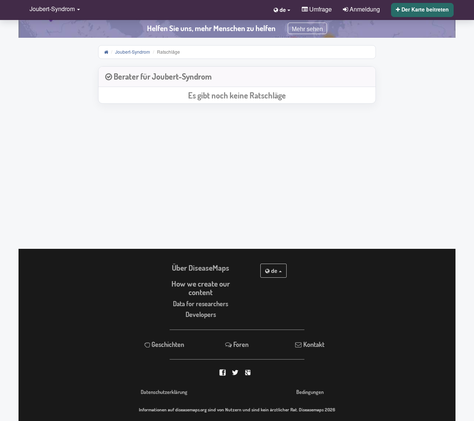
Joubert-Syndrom (132, 52)
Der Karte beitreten (424, 9)
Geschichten (167, 344)
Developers (201, 314)
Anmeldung (364, 9)
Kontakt (313, 344)
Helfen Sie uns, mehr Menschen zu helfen (211, 28)
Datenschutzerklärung (164, 391)
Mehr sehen (307, 29)
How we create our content (200, 288)
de (274, 270)
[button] (53, 9)
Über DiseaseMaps (200, 268)
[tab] (237, 77)
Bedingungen (310, 391)
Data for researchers (200, 304)
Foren (240, 344)
